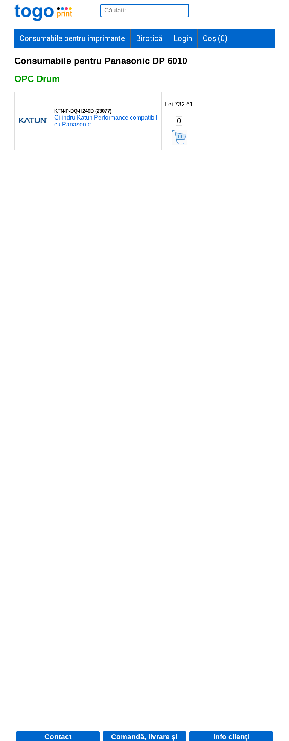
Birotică (149, 38)
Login (182, 38)
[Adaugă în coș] (179, 137)
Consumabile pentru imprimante (72, 38)
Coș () (215, 38)
